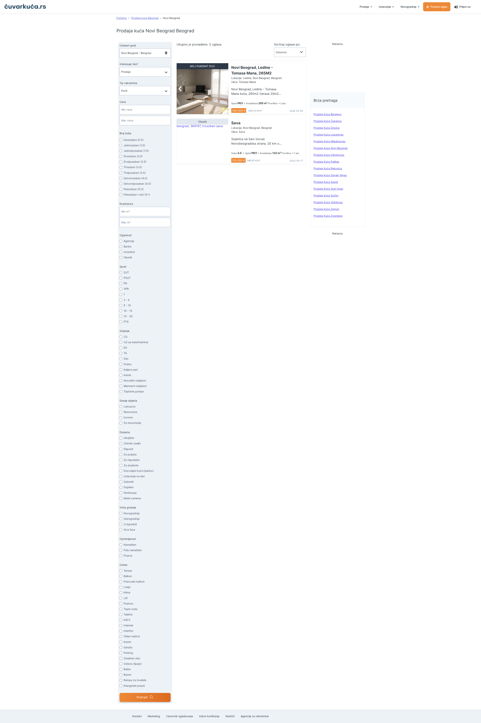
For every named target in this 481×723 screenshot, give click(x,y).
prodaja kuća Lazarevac (329, 134)
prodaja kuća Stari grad (328, 188)
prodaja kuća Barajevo (327, 114)
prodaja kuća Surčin (326, 195)
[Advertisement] (337, 66)
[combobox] (145, 53)
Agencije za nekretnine (255, 716)
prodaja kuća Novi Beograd (331, 148)
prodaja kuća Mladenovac (330, 141)
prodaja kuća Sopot (326, 182)
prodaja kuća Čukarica (328, 121)
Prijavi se (464, 6)
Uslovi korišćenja (209, 716)
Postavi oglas (438, 6)
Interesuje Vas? (128, 64)
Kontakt (137, 716)
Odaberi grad (127, 45)
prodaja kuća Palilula (326, 161)
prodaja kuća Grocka (327, 127)
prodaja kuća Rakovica (328, 168)
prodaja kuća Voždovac (328, 202)
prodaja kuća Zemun (326, 209)
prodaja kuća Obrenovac (329, 154)
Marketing (154, 716)
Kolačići (230, 716)
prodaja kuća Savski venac (330, 175)
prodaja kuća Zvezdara (328, 215)
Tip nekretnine (128, 83)
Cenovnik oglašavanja (179, 716)
